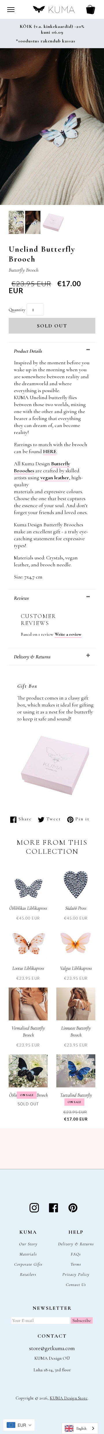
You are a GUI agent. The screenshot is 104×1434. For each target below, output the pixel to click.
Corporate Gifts (28, 1264)
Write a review (68, 634)
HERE (49, 451)
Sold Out (52, 326)
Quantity (17, 310)
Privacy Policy (76, 1274)
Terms (75, 1264)
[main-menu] (11, 9)
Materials (28, 1254)
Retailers (28, 1274)
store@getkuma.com (52, 1348)
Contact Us (76, 1284)
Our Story (28, 1243)
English (81, 1428)
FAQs (76, 1254)
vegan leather (54, 477)
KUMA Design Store (69, 1398)
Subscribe (82, 1320)
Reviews (21, 598)
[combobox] (80, 1428)
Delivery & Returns (32, 656)
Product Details (28, 351)
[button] (16, 223)
